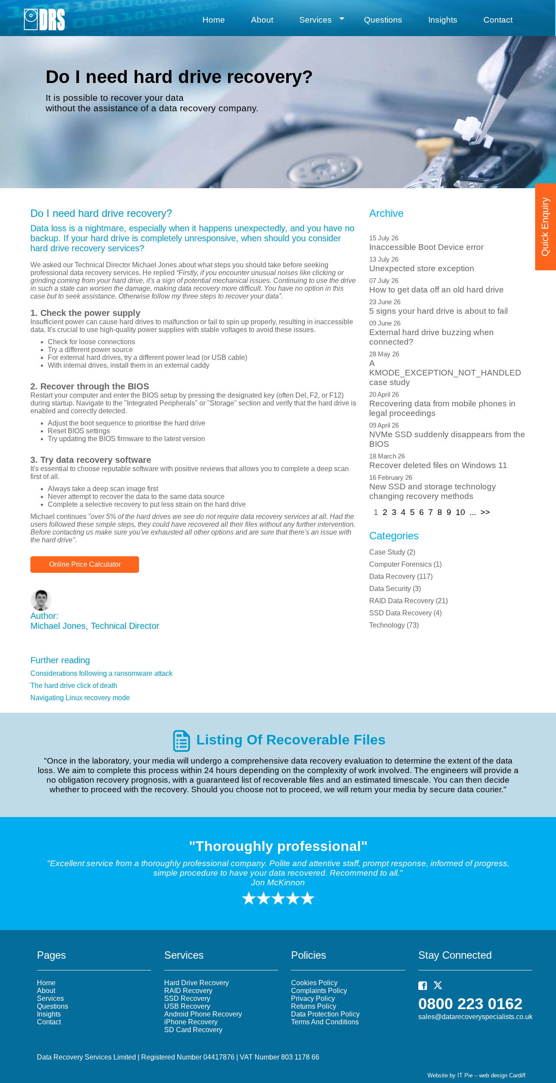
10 (460, 512)
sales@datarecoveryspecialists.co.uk (475, 1016)
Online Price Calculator (85, 564)
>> (485, 512)
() (392, 552)
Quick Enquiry (544, 226)
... (473, 512)
